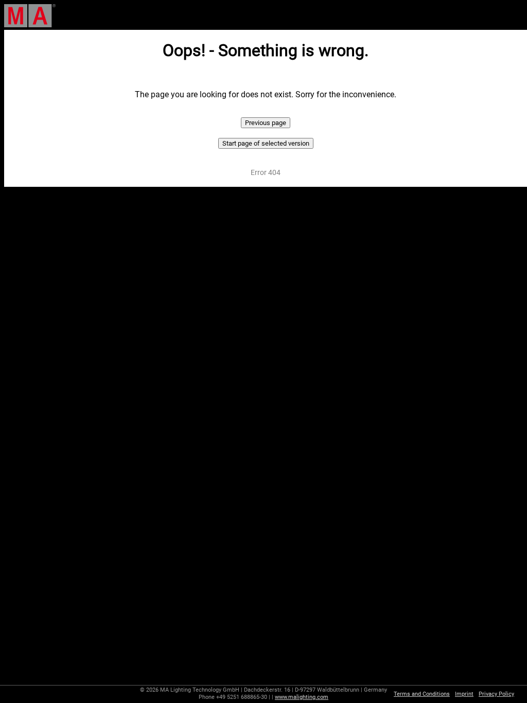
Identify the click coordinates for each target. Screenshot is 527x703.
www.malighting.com (301, 697)
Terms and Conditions (422, 694)
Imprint (464, 694)
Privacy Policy (496, 694)
